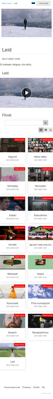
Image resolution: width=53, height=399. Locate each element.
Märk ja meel (6, 3)
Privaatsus (26, 387)
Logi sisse (43, 3)
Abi (43, 387)
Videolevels (46, 393)
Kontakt (36, 387)
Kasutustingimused (12, 387)
